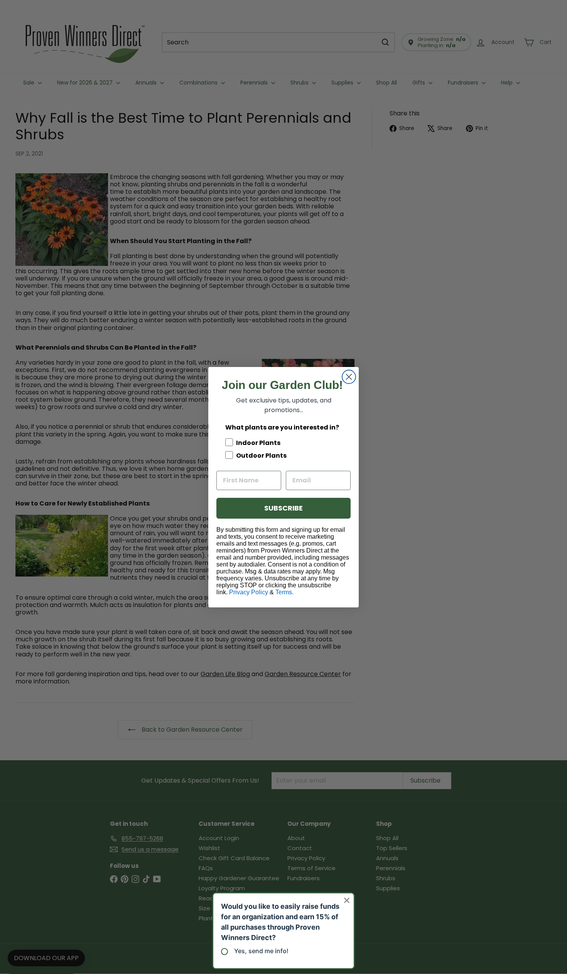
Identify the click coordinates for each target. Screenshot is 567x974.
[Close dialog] (349, 377)
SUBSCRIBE (283, 508)
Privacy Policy (248, 592)
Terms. (284, 592)
